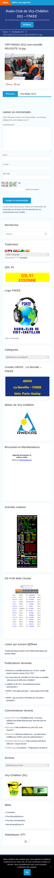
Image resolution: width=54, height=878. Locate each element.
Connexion (10, 812)
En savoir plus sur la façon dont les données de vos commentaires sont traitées (24, 209)
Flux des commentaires (15, 820)
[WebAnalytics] (27, 842)
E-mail (6, 164)
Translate (23, 258)
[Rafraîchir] (19, 183)
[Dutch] (18, 251)
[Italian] (25, 251)
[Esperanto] (21, 251)
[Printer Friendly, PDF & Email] (13, 85)
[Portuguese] (15, 251)
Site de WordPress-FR (15, 824)
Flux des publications (14, 816)
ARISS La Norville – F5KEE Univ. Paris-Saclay (27, 387)
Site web (6, 174)
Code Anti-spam (32, 189)
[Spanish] (28, 251)
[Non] (50, 867)
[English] (6, 251)
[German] (9, 251)
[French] (12, 251)
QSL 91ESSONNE (27, 278)
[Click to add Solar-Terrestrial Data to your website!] (27, 567)
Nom (5, 155)
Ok (27, 872)
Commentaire (9, 125)
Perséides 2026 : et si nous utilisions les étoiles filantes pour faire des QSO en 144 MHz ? (26, 720)
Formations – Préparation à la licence (32, 748)
